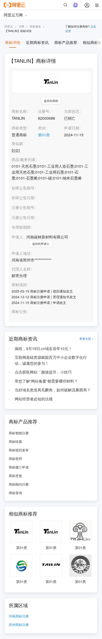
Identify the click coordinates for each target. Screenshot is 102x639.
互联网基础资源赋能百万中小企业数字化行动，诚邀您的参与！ (51, 360)
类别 (42, 128)
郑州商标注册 (19, 625)
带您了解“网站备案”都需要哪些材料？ (46, 381)
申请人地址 (21, 253)
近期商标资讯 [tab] (37, 42)
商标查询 (15, 492)
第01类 (44, 134)
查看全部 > (86, 339)
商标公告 (19, 311)
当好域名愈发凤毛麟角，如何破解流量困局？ (53, 390)
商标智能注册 (19, 433)
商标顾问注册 (19, 484)
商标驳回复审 (19, 450)
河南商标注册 (19, 616)
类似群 (17, 143)
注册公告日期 (23, 217)
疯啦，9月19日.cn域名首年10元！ (43, 348)
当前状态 (71, 111)
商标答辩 (15, 458)
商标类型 (19, 128)
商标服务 (35, 26)
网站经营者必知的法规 (34, 399)
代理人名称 (21, 269)
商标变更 (15, 475)
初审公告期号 (23, 188)
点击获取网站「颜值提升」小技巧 (43, 372)
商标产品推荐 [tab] (65, 42)
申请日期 (71, 128)
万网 (21, 26)
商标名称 (19, 111)
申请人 (17, 237)
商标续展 (15, 441)
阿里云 (9, 26)
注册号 (43, 111)
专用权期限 (21, 227)
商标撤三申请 (19, 467)
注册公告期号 (23, 207)
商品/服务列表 (23, 159)
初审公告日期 (23, 197)
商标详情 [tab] (12, 42)
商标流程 (19, 284)
